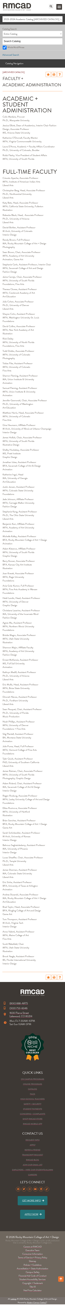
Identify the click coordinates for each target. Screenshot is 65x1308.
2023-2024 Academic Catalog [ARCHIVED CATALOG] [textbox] (31, 19)
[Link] (17, 7)
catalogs (14, 1298)
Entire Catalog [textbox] (10, 34)
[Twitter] (24, 1189)
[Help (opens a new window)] (59, 74)
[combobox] (32, 19)
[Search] (59, 41)
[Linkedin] (41, 1189)
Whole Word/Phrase (15, 47)
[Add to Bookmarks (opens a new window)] (48, 74)
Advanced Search (10, 55)
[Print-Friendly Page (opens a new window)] (54, 74)
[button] (51, 6)
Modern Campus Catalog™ (37, 1302)
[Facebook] (18, 1189)
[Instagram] (29, 1189)
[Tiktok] (46, 1189)
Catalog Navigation (14, 63)
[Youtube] (35, 1189)
